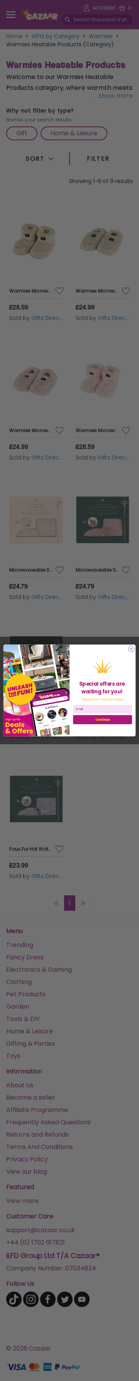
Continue (102, 719)
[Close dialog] (131, 649)
